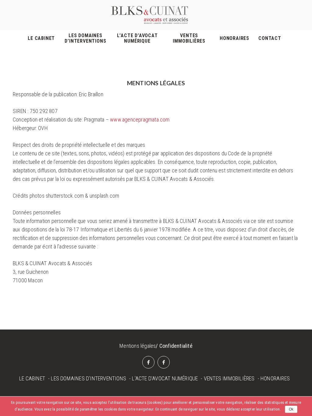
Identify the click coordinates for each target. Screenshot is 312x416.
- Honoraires (274, 378)
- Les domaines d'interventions (87, 378)
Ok (291, 409)
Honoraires (234, 38)
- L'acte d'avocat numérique (163, 378)
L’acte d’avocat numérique (137, 38)
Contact (269, 38)
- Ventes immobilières (227, 378)
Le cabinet (41, 38)
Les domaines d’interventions (85, 38)
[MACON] (148, 362)
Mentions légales (137, 346)
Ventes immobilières (189, 38)
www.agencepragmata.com (139, 119)
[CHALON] (164, 362)
